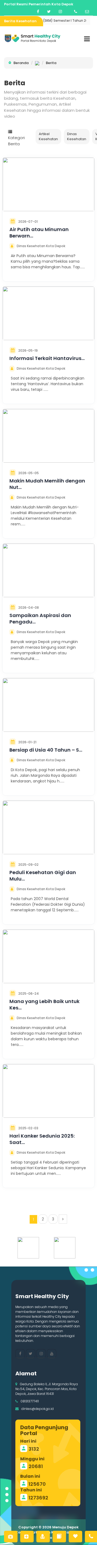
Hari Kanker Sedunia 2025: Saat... (42, 1139)
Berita (51, 62)
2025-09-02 (28, 864)
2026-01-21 (27, 742)
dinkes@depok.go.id (37, 1408)
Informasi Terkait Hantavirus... (47, 358)
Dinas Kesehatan (76, 136)
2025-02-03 (28, 1128)
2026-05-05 (28, 473)
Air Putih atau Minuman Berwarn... (39, 232)
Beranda (21, 62)
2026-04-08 (28, 607)
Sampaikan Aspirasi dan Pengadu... (40, 618)
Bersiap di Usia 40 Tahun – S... (45, 749)
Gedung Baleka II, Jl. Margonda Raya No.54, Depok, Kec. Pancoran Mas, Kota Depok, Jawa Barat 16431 (46, 1389)
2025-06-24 (28, 993)
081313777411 (29, 1401)
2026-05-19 (28, 350)
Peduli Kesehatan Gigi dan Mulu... (42, 875)
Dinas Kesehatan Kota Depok (41, 246)
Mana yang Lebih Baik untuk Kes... (44, 1004)
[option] (30, 1247)
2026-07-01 (28, 221)
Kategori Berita (16, 141)
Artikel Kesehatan (48, 136)
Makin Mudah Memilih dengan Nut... (47, 484)
